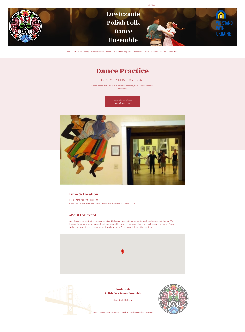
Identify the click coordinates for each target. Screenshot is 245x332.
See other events (122, 103)
